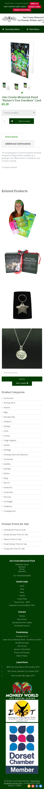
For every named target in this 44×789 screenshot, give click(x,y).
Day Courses (22, 619)
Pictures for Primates (22, 652)
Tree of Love (22, 646)
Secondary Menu (12, 29)
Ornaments (8, 492)
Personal (7, 497)
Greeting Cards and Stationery (16, 454)
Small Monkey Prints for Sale (15, 544)
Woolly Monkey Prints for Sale (16, 534)
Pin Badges (8, 501)
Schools (22, 616)
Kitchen (7, 473)
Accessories (8, 398)
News (22, 592)
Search (22, 379)
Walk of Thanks (22, 656)
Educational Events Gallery (22, 622)
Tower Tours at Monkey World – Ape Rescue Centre (22, 640)
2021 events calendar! (15, 671)
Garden (7, 445)
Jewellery (7, 464)
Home (22, 586)
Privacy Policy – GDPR (22, 602)
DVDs (6, 431)
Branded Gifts (9, 417)
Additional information (18, 144)
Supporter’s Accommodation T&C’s (22, 605)
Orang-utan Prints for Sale (14, 548)
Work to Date (16, 676)
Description (11, 137)
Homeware (8, 459)
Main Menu (34, 29)
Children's (8, 421)
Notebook (8, 487)
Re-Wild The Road (22, 643)
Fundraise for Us (22, 636)
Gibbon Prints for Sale (12, 539)
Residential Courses (22, 626)
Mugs (6, 478)
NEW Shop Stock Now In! (16, 667)
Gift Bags (7, 450)
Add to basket (24, 121)
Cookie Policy (22, 599)
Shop (22, 589)
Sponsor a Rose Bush (22, 649)
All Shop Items (9, 402)
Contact (22, 595)
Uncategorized (9, 511)
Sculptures (8, 506)
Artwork (7, 407)
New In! (7, 482)
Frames (7, 435)
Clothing (7, 426)
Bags (6, 412)
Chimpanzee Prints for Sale (15, 529)
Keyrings (7, 468)
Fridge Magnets (10, 440)
